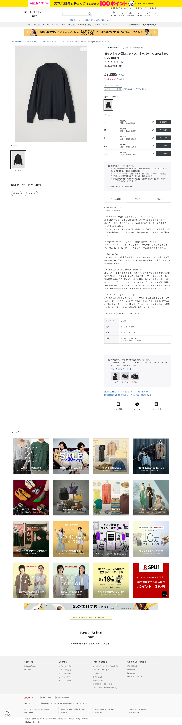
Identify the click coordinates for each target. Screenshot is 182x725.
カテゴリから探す (65, 673)
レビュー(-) (159, 198)
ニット (62, 41)
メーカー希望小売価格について (140, 395)
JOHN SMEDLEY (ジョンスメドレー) (37, 41)
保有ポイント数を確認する (138, 709)
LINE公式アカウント (134, 676)
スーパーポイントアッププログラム (106, 666)
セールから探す (64, 677)
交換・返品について (144, 392)
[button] (51, 94)
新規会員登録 (132, 666)
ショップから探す (65, 670)
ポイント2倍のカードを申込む (105, 709)
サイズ (137, 198)
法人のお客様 (98, 680)
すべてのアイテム (65, 680)
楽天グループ (140, 8)
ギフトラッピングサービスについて (124, 369)
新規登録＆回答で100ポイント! (122, 8)
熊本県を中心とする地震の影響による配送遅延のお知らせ (91, 20)
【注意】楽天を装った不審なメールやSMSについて (91, 617)
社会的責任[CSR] (74, 719)
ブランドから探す (65, 666)
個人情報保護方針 (38, 719)
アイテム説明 (115, 198)
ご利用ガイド (98, 673)
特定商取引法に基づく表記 (102, 684)
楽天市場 (153, 8)
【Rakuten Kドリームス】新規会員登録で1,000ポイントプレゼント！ (63, 703)
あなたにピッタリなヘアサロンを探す (36, 709)
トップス (54, 41)
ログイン (132, 89)
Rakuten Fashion (17, 41)
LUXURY (27, 669)
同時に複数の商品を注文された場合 (116, 395)
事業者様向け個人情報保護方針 (56, 719)
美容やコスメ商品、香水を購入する (73, 709)
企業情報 (27, 719)
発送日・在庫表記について (113, 392)
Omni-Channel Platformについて (105, 688)
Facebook (131, 670)
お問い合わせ (98, 677)
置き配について (130, 392)
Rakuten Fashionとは (101, 670)
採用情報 (85, 719)
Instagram (131, 673)
